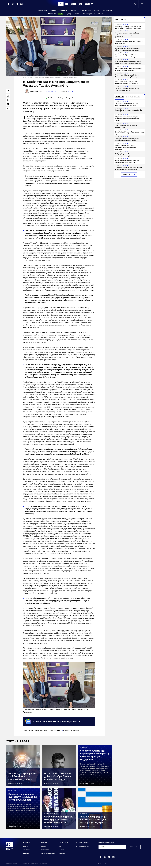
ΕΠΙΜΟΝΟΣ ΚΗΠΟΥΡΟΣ (48, 854)
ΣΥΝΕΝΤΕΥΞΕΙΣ (86, 10)
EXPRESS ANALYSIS (82, 846)
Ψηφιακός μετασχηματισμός (71, 730)
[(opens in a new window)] (8, 4)
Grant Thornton (28, 730)
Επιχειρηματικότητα (41, 730)
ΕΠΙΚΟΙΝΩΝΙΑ (34, 863)
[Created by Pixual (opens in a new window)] (119, 864)
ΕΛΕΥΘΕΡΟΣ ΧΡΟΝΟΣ (82, 842)
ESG (60, 846)
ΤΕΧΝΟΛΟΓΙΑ (45, 850)
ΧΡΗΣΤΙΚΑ (62, 854)
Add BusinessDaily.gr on (59, 98)
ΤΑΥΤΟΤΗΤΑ (26, 863)
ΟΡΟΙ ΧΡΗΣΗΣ (43, 863)
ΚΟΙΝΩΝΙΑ (44, 842)
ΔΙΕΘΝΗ (96, 10)
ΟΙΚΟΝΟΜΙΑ (63, 10)
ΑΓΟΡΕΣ (53, 10)
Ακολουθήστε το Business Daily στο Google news (55, 721)
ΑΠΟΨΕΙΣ (61, 850)
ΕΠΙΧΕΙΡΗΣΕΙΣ (42, 10)
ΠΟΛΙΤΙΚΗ (74, 10)
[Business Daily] (75, 4)
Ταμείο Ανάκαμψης (55, 730)
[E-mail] (8, 108)
